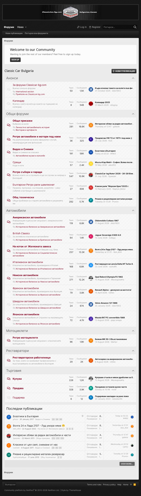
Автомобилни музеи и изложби (30, 155)
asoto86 (113, 266)
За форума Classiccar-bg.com (29, 84)
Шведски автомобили (26, 301)
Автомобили (16, 211)
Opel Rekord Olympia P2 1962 (109, 277)
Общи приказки (22, 120)
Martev (114, 342)
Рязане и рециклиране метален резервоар (115, 199)
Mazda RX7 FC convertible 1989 (110, 317)
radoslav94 (117, 399)
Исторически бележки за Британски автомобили (39, 240)
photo (15, 419)
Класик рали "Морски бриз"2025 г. (112, 186)
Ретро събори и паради (27, 172)
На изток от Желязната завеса (32, 246)
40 (57, 448)
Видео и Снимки (23, 149)
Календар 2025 (102, 102)
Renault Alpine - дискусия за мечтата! (113, 290)
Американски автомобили (29, 217)
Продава (18, 388)
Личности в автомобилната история (32, 127)
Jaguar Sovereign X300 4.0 (108, 235)
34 (57, 419)
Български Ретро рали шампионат (34, 184)
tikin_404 (117, 252)
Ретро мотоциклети (25, 337)
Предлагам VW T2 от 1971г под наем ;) (113, 138)
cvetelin (16, 448)
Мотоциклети (17, 331)
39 (53, 448)
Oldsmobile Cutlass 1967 (107, 220)
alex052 (112, 165)
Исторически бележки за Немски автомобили (37, 281)
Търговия (13, 371)
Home (125, 484)
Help (119, 484)
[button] (26, 27)
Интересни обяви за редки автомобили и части (42, 435)
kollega (112, 238)
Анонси (12, 78)
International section (25, 91)
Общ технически (23, 197)
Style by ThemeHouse (71, 490)
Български (10, 484)
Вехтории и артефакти (26, 130)
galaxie (116, 126)
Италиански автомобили (28, 262)
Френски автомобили (26, 288)
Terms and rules (94, 484)
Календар (18, 100)
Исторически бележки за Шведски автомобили (38, 308)
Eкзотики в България (105, 151)
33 (53, 419)
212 (53, 438)
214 (62, 438)
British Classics (21, 233)
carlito (125, 447)
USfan (111, 292)
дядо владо (116, 320)
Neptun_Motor (119, 189)
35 (61, 419)
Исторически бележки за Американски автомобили (40, 227)
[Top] (131, 484)
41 (60, 448)
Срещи (17, 162)
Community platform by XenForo (31, 490)
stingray (114, 105)
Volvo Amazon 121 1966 (106, 303)
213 (57, 438)
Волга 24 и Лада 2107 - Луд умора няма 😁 (115, 249)
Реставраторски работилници (32, 357)
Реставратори (17, 351)
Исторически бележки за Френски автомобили (38, 295)
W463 (113, 153)
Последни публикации (24, 409)
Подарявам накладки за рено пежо (112, 396)
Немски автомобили (25, 275)
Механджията (117, 279)
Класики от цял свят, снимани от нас (35, 444)
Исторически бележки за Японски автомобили (38, 324)
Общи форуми (17, 114)
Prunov (115, 201)
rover (114, 389)
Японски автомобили (26, 314)
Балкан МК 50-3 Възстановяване (111, 339)
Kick (110, 140)
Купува (17, 378)
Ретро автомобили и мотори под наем (37, 136)
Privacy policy (109, 484)
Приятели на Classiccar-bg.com (30, 94)
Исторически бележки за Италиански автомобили (39, 269)
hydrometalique (19, 457)
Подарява (19, 397)
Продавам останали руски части (111, 387)
